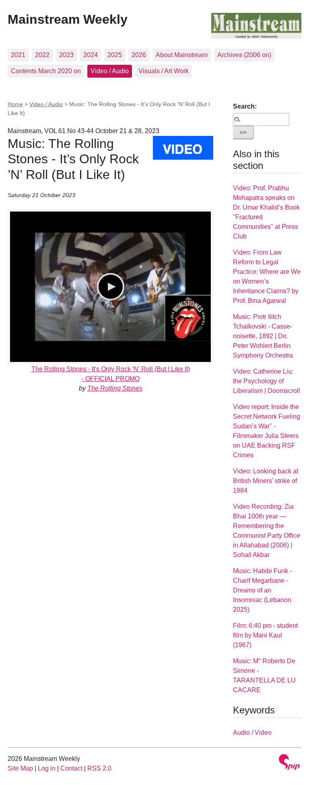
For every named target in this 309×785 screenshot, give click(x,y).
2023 (66, 54)
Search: (245, 106)
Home (15, 104)
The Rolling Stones (114, 388)
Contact (71, 768)
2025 (114, 54)
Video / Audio (110, 71)
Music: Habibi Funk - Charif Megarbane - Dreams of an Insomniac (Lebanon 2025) (262, 590)
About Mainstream (182, 54)
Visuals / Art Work (163, 71)
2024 (90, 54)
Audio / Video (252, 732)
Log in (47, 768)
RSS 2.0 (99, 768)
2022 (42, 54)
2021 (18, 54)
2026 (139, 54)
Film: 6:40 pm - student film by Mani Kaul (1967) (265, 635)
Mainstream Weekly (68, 19)
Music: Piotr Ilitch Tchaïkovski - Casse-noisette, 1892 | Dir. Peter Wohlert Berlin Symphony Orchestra (263, 336)
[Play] (110, 286)
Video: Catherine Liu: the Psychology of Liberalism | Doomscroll (266, 381)
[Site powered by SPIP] (289, 763)
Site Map (20, 768)
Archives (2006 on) (244, 54)
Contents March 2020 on (46, 71)
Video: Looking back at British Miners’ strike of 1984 (265, 481)
